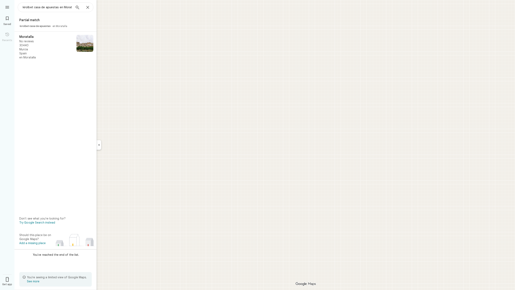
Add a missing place (32, 243)
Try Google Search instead (37, 222)
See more (33, 281)
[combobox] (47, 7)
